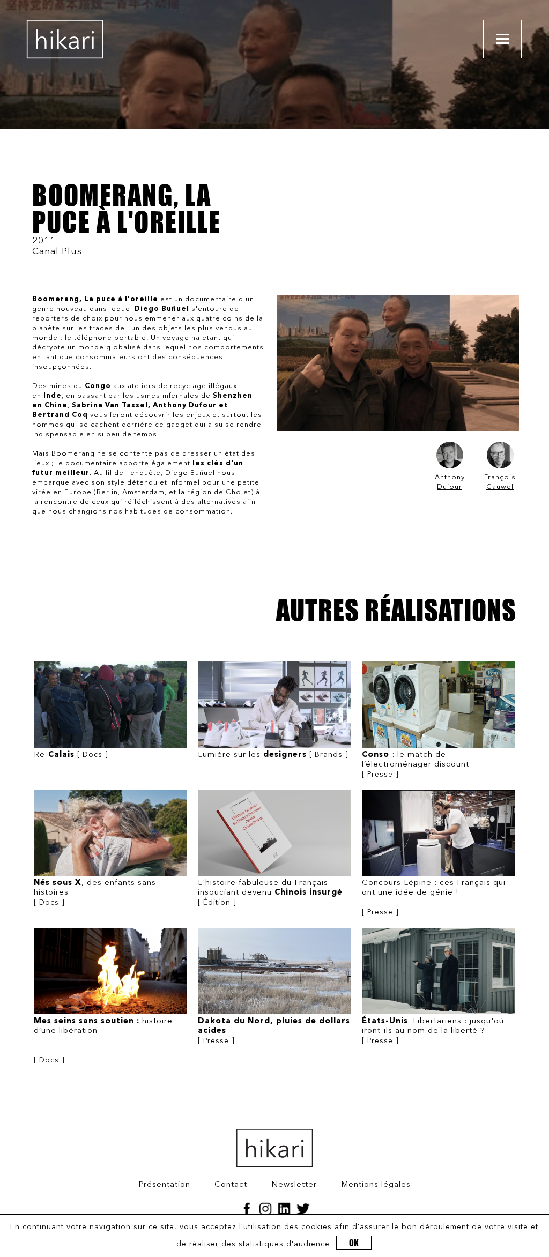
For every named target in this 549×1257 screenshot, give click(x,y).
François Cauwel (500, 482)
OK (354, 1243)
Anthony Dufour (450, 482)
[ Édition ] (270, 892)
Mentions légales (376, 1185)
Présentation (164, 1185)
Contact (230, 1185)
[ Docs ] (71, 755)
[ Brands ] (273, 755)
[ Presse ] (415, 764)
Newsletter (294, 1185)
